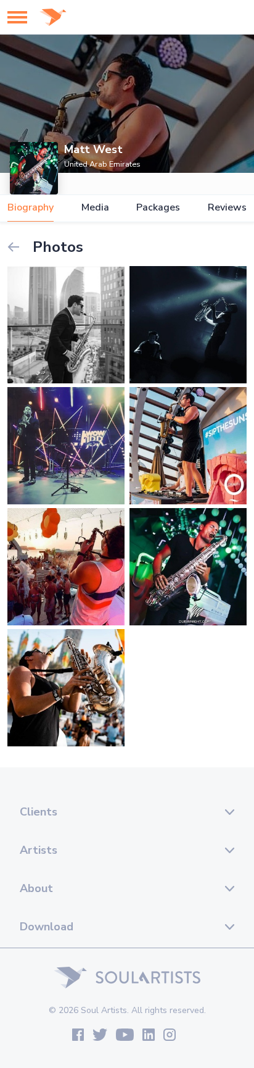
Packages (158, 207)
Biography (30, 207)
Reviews (227, 207)
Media (95, 207)
